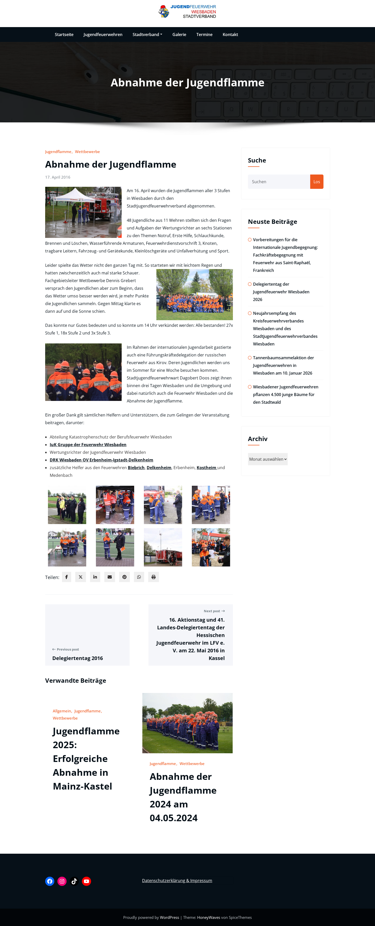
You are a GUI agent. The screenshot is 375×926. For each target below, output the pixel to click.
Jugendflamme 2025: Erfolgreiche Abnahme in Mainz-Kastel (86, 758)
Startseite (64, 34)
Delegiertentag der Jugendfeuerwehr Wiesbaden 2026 (281, 291)
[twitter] (80, 577)
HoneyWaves (208, 917)
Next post (212, 611)
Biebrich (136, 467)
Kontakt (230, 34)
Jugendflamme (58, 151)
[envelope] (109, 577)
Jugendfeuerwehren (103, 34)
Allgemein (62, 710)
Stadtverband (146, 34)
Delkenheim (159, 467)
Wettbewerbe (87, 151)
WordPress (170, 917)
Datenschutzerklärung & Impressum (177, 880)
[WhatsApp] (139, 577)
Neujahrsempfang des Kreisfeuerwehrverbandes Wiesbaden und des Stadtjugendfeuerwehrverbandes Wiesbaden (285, 328)
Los (317, 181)
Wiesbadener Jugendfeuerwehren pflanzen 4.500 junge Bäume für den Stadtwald (285, 394)
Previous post (68, 649)
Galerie (179, 34)
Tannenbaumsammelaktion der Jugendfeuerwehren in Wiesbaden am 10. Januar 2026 (283, 365)
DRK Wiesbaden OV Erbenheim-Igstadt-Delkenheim (101, 460)
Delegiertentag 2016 (77, 658)
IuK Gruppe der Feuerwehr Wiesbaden (88, 444)
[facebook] (66, 577)
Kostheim (207, 467)
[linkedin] (95, 577)
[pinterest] (124, 577)
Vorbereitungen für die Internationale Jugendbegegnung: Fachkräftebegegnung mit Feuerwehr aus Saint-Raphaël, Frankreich (285, 255)
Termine (204, 34)
